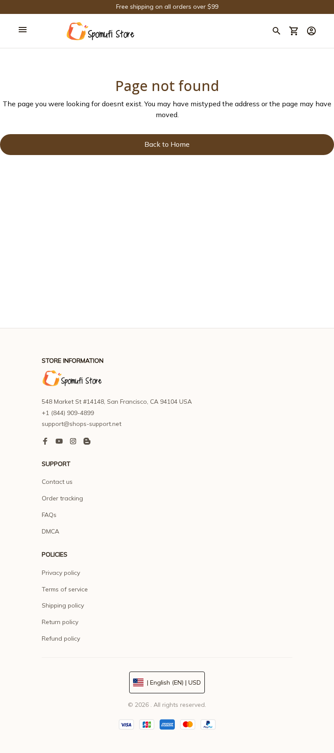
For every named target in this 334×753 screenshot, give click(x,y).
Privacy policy (61, 573)
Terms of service (65, 589)
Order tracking (62, 498)
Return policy (60, 622)
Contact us (57, 482)
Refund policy (61, 638)
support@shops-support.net (81, 424)
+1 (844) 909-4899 (68, 413)
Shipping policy (63, 605)
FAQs (49, 515)
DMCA (50, 531)
